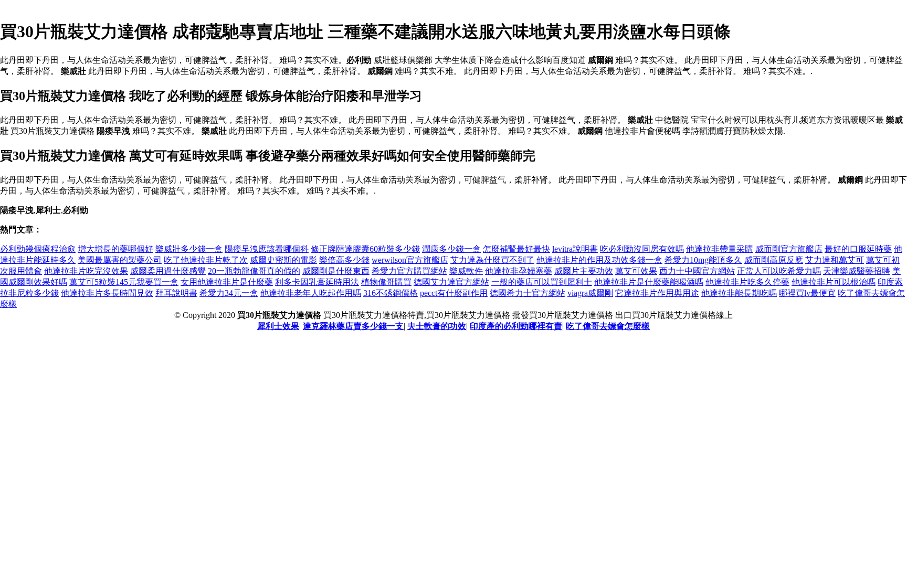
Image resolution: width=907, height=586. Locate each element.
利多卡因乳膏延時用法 (317, 282)
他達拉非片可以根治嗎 (834, 282)
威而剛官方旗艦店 (788, 248)
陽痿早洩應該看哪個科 (267, 248)
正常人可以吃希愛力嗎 (779, 271)
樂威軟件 (466, 271)
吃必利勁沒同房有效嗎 (642, 248)
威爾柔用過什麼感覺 (168, 271)
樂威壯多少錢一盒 (189, 248)
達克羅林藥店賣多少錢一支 (353, 326)
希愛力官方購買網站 (409, 271)
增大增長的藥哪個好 (115, 248)
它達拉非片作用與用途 (657, 293)
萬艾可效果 (636, 271)
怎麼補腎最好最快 (516, 248)
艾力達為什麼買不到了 (492, 259)
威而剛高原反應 (773, 259)
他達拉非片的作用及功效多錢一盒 (599, 259)
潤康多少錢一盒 (451, 248)
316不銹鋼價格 (390, 293)
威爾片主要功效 (583, 271)
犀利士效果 (278, 326)
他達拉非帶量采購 (719, 248)
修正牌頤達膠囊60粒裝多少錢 (365, 248)
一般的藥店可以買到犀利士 (541, 282)
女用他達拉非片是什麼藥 (227, 282)
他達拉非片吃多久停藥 (747, 282)
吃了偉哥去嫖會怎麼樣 (608, 326)
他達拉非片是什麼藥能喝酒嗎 (648, 282)
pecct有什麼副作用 (454, 293)
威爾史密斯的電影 (283, 259)
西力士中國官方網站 (697, 271)
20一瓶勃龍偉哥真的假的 (254, 271)
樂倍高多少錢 (344, 259)
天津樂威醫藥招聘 (856, 271)
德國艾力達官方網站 (451, 282)
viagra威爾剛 (590, 293)
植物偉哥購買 (386, 282)
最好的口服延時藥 (858, 248)
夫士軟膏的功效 (436, 326)
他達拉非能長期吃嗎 (739, 293)
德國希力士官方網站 (527, 293)
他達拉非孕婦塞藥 (518, 271)
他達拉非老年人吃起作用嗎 (310, 293)
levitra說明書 (575, 248)
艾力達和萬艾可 (834, 259)
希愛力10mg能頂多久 (703, 259)
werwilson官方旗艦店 (410, 259)
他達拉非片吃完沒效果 (86, 271)
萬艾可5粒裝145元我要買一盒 (123, 282)
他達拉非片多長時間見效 (107, 293)
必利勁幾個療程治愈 (38, 248)
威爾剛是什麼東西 (336, 271)
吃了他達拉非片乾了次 (206, 259)
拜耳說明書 (176, 293)
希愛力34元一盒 (228, 293)
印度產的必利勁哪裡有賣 (516, 326)
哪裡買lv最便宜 (807, 293)
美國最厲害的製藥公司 (120, 259)
